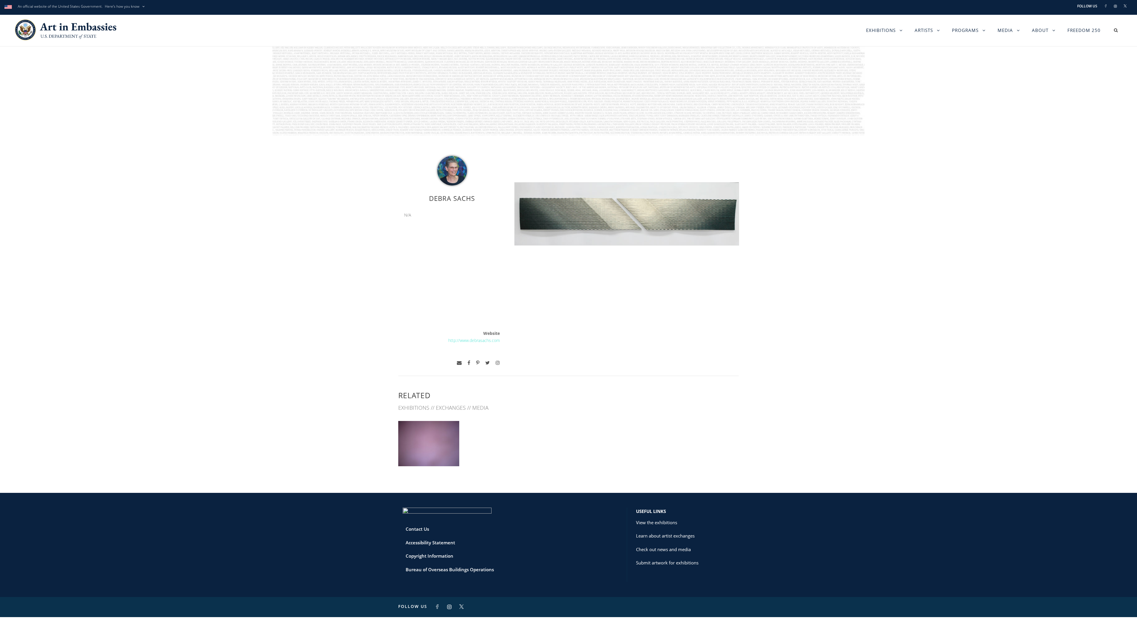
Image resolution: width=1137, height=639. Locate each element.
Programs (965, 30)
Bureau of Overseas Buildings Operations (450, 569)
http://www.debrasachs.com (474, 340)
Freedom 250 (1084, 30)
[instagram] (498, 363)
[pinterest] (477, 363)
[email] (459, 363)
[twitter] (487, 363)
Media (1005, 30)
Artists (924, 30)
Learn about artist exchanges (665, 536)
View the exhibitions (656, 522)
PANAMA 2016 (428, 453)
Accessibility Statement (430, 543)
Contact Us (417, 529)
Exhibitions (881, 30)
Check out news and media (663, 549)
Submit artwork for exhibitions (667, 563)
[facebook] (469, 363)
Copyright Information (429, 556)
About (1040, 30)
